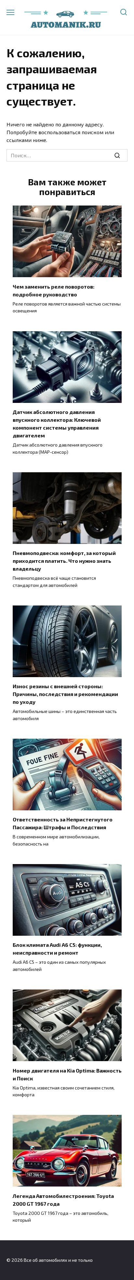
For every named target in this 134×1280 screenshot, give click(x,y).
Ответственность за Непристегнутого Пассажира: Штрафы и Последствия (63, 823)
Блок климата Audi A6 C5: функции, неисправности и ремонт (57, 949)
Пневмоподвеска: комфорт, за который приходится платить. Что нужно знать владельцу (64, 561)
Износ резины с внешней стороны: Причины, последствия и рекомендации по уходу (65, 694)
